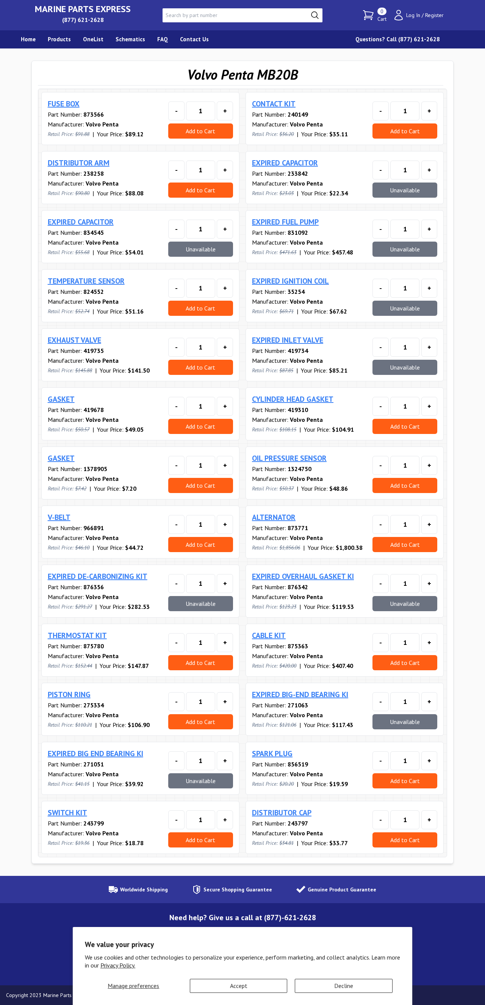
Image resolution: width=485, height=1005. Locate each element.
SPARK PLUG (272, 753)
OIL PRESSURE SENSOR (289, 458)
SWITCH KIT (67, 813)
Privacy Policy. (117, 965)
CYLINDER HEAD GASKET (292, 399)
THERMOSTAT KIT (77, 635)
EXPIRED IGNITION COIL (290, 281)
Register (434, 15)
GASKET (61, 399)
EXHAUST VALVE (74, 340)
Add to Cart (200, 131)
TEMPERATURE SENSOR (86, 281)
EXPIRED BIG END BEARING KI (95, 753)
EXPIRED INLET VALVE (287, 340)
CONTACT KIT (274, 104)
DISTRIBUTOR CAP (281, 813)
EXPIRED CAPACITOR (285, 163)
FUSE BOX (64, 104)
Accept (238, 985)
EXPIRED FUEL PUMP (285, 222)
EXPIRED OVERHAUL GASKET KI (303, 576)
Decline (343, 985)
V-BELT (59, 517)
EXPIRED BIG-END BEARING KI (300, 694)
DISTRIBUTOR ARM (79, 163)
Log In (413, 15)
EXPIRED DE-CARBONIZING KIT (97, 576)
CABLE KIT (269, 635)
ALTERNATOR (274, 517)
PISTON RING (69, 694)
